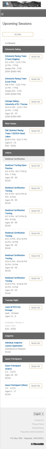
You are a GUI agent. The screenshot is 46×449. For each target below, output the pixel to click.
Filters (18, 34)
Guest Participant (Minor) (16, 385)
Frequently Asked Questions (32, 431)
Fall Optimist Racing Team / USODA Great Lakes (15, 133)
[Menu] (4, 13)
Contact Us (39, 420)
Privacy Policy (38, 424)
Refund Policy (38, 428)
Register (35, 56)
